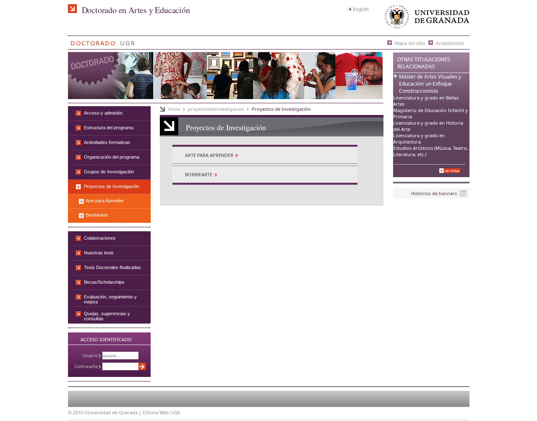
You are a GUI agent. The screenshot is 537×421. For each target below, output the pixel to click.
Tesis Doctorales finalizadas (112, 267)
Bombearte (97, 214)
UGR (128, 41)
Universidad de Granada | (113, 412)
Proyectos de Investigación (281, 109)
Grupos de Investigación (109, 171)
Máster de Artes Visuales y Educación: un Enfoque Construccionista (430, 83)
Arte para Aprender (105, 200)
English (361, 9)
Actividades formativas (107, 142)
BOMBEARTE (198, 174)
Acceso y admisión (103, 112)
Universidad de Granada (425, 18)
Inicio (174, 109)
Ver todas (452, 170)
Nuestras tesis (99, 252)
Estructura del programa (108, 127)
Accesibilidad (450, 42)
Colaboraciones (100, 238)
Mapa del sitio (410, 42)
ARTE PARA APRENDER (209, 155)
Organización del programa (111, 157)
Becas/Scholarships (104, 282)
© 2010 (75, 412)
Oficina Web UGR (161, 412)
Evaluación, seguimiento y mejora (110, 299)
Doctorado (93, 41)
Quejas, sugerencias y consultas (107, 316)
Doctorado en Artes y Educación (136, 10)
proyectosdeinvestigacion (216, 109)
